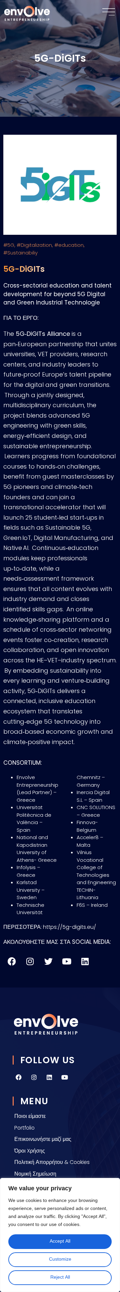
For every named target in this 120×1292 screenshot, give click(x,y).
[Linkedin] (49, 1077)
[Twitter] (48, 961)
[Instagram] (34, 1077)
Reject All (60, 1277)
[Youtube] (66, 961)
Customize (60, 1259)
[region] (60, 1235)
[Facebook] (11, 961)
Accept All (60, 1241)
